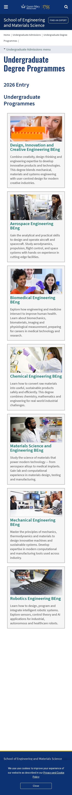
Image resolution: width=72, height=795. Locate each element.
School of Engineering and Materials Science (24, 22)
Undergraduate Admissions (27, 34)
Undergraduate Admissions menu (28, 49)
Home (7, 34)
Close (36, 785)
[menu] (6, 8)
